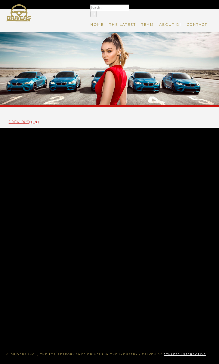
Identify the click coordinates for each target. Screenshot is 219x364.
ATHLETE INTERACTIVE (185, 354)
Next (34, 122)
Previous (19, 122)
